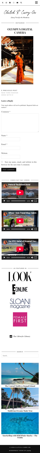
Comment (5, 111)
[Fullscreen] (36, 201)
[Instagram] (6, 3)
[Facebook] (10, 3)
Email (4, 144)
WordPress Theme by (20, 450)
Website (4, 153)
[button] (37, 2)
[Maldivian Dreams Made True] (20, 398)
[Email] (17, 3)
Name (4, 135)
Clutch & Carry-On (20, 11)
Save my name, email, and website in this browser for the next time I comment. (19, 163)
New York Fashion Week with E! (9, 93)
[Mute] (32, 201)
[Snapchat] (14, 3)
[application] (20, 192)
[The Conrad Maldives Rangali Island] (20, 374)
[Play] (4, 201)
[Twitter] (3, 3)
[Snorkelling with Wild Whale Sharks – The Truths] (20, 423)
